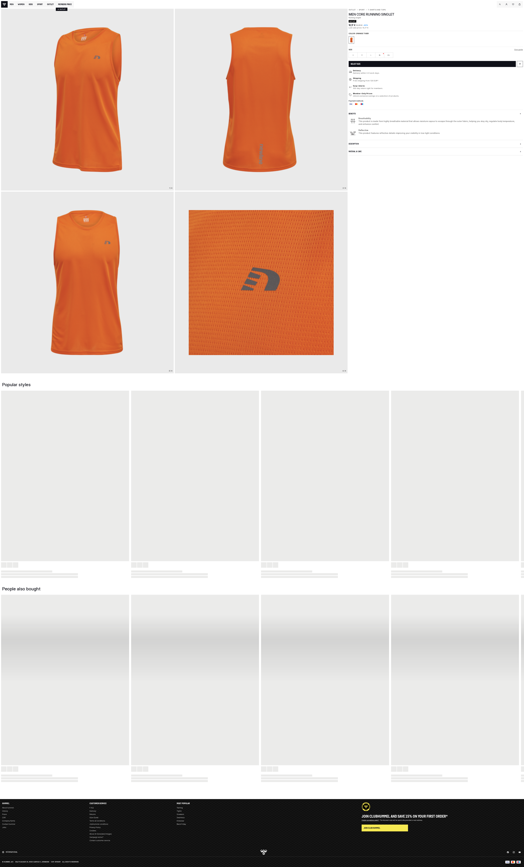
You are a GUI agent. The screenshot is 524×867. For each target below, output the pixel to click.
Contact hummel (8, 824)
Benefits (352, 114)
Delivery (357, 71)
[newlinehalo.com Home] (4, 4)
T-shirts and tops (377, 10)
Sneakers (180, 814)
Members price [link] (65, 4)
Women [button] (21, 4)
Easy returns (359, 86)
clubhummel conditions (99, 824)
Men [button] (12, 4)
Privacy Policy (95, 827)
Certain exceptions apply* (370, 820)
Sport (362, 10)
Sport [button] (40, 4)
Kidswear (180, 821)
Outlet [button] (50, 4)
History (5, 811)
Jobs (4, 827)
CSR (4, 818)
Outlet (352, 10)
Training (180, 808)
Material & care (355, 151)
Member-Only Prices (362, 93)
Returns (93, 814)
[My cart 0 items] (519, 4)
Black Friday (181, 824)
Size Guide (94, 818)
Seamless (181, 818)
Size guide (518, 50)
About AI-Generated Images (101, 834)
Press (4, 814)
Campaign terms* (96, 837)
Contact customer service (100, 840)
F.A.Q (92, 808)
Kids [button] (31, 4)
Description (354, 144)
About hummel (8, 808)
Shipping (357, 78)
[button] (500, 4)
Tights (179, 811)
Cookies (93, 831)
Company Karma (8, 821)
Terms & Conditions (97, 821)
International (12, 852)
